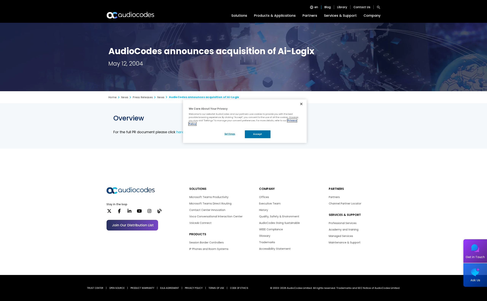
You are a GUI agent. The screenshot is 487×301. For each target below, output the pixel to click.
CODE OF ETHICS (239, 288)
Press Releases (143, 97)
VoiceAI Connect (200, 223)
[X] (109, 212)
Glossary (264, 236)
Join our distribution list (133, 225)
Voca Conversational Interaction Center (216, 216)
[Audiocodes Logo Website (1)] (131, 15)
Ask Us (475, 280)
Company (372, 15)
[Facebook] (119, 212)
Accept (257, 134)
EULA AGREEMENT (169, 288)
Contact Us (361, 7)
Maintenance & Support (344, 242)
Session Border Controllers (206, 242)
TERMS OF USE (216, 288)
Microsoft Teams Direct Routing (210, 203)
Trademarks (267, 242)
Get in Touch (475, 257)
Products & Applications (275, 15)
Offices (264, 197)
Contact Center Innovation (207, 210)
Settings (229, 133)
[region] (245, 121)
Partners (309, 15)
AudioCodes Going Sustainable (279, 223)
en (316, 7)
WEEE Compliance (271, 229)
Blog (327, 7)
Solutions (239, 15)
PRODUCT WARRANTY (142, 288)
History (263, 210)
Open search (378, 7)
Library (342, 7)
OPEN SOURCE (117, 288)
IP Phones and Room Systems (208, 249)
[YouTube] (139, 212)
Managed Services (341, 236)
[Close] (301, 104)
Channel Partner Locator (345, 203)
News (124, 97)
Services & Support (340, 15)
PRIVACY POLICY (194, 288)
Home (112, 97)
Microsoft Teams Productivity (208, 197)
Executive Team (270, 203)
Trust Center (95, 288)
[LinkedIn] (129, 212)
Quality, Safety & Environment (279, 216)
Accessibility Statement (275, 249)
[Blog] (159, 212)
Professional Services (342, 223)
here (180, 132)
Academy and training (343, 229)
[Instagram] (149, 212)
